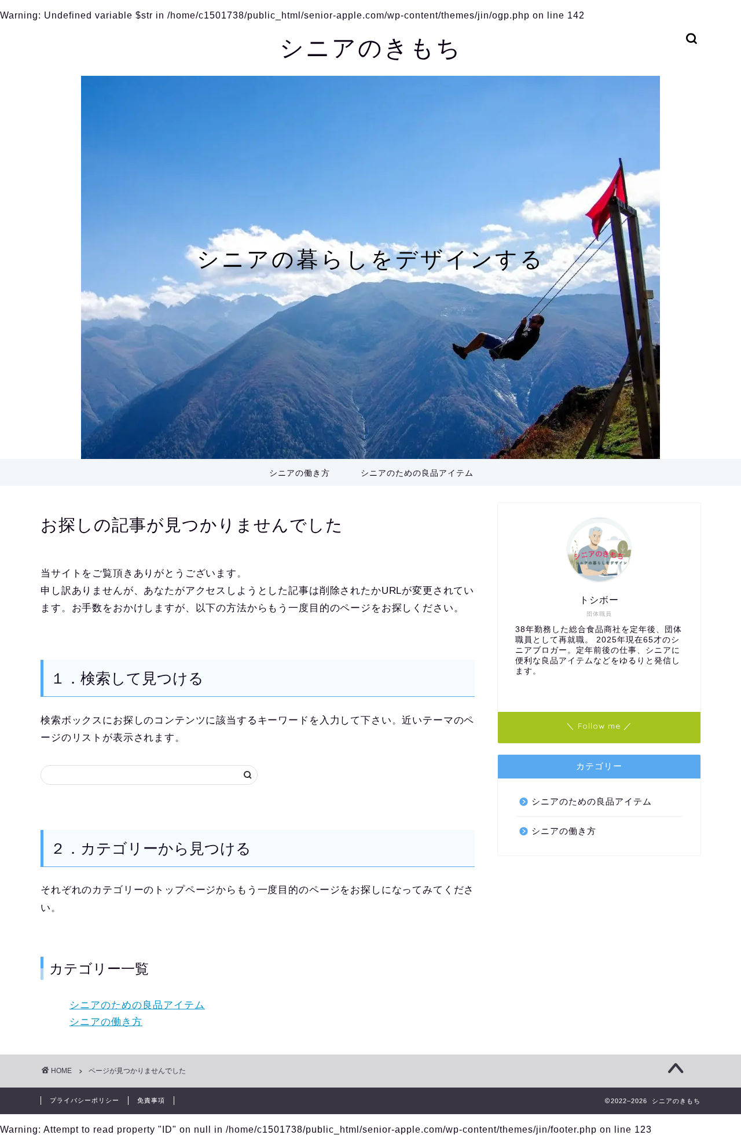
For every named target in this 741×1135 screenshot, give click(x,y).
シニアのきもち (371, 47)
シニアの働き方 (299, 473)
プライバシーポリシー (84, 1100)
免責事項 (151, 1100)
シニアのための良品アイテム (417, 473)
